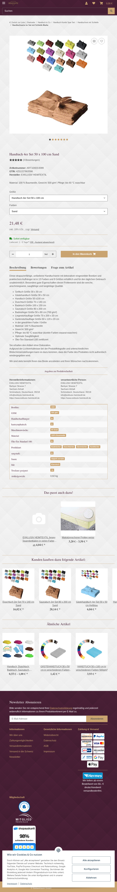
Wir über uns (15, 735)
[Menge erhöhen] (53, 254)
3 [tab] (56, 139)
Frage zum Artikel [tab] (62, 267)
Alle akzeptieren (91, 860)
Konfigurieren (91, 869)
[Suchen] (111, 11)
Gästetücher (82, 447)
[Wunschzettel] (93, 3)
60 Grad (54, 430)
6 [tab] (64, 139)
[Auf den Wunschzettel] (101, 41)
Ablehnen (91, 877)
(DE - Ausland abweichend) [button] (42, 242)
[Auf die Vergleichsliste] (94, 41)
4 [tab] (58, 139)
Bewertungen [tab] (39, 267)
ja (52, 418)
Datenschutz (26, 883)
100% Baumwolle (58, 435)
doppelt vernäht (57, 459)
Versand (35, 229)
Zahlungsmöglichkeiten (21, 740)
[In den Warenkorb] (11, 34)
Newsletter (14, 757)
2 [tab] (53, 139)
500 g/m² (54, 413)
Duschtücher (69, 447)
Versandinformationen (20, 746)
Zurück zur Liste (18, 22)
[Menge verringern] (13, 254)
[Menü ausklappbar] (3, 2)
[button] (86, 3)
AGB (46, 746)
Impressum (12, 883)
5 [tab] (61, 139)
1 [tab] (50, 139)
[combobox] (58, 198)
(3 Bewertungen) (31, 160)
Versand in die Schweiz (21, 751)
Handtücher (94, 447)
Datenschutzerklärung (61, 708)
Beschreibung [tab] (17, 267)
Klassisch (55, 464)
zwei (53, 407)
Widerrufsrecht (51, 735)
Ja (52, 470)
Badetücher (56, 447)
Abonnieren (96, 719)
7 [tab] (67, 139)
